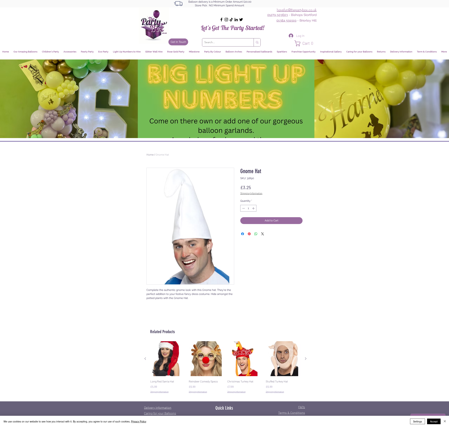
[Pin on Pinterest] (249, 234)
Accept (434, 421)
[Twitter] (241, 19)
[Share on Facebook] (242, 234)
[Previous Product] (145, 358)
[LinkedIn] (236, 19)
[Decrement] (243, 208)
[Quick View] (167, 358)
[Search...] (257, 42)
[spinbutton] (248, 208)
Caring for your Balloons (160, 413)
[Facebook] (221, 19)
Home (150, 154)
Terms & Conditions (291, 413)
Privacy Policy (138, 421)
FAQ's (301, 407)
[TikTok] (231, 19)
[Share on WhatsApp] (256, 234)
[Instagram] (226, 19)
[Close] (445, 421)
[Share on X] (262, 234)
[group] (225, 369)
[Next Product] (306, 358)
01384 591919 (286, 20)
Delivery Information (157, 407)
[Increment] (253, 208)
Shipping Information (251, 193)
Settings (417, 421)
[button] (305, 43)
